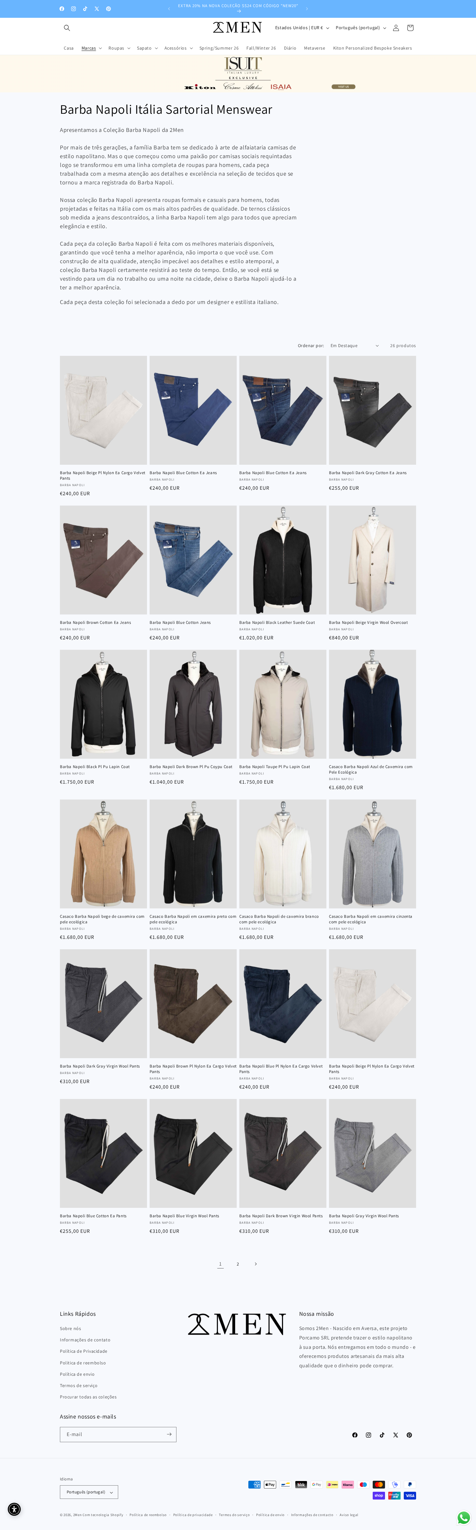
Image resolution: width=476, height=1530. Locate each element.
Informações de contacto (312, 1515)
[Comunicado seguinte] (307, 9)
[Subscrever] (169, 1434)
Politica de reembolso (83, 1363)
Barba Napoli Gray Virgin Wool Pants (364, 1216)
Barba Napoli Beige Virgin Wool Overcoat (368, 622)
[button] (67, 28)
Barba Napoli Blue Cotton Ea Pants (93, 1216)
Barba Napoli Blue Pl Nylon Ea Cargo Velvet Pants (281, 1069)
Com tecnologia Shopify (103, 1515)
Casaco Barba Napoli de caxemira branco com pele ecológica (279, 919)
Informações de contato (85, 1340)
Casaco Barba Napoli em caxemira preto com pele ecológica (193, 919)
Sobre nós (70, 1329)
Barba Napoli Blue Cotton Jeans (180, 622)
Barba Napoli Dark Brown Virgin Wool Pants (281, 1216)
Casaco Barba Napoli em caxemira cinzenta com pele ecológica (371, 919)
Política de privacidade (193, 1515)
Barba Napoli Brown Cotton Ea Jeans (95, 622)
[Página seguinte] (255, 1264)
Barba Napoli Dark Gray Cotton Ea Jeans (368, 472)
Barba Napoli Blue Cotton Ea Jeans (183, 472)
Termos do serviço (234, 1515)
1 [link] (220, 1263)
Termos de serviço (78, 1386)
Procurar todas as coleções (88, 1397)
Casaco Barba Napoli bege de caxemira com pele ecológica (102, 919)
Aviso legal (349, 1515)
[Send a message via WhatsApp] (464, 1518)
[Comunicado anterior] (169, 9)
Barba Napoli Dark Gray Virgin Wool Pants (100, 1066)
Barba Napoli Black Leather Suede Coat (277, 622)
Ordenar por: (311, 345)
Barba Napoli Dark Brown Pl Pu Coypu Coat (191, 766)
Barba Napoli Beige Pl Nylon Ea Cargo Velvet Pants (102, 475)
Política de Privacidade (84, 1351)
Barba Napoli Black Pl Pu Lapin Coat (95, 766)
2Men (77, 1515)
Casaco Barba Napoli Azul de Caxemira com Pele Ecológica (371, 769)
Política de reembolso (148, 1515)
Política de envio (77, 1374)
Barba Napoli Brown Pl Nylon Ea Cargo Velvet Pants (193, 1069)
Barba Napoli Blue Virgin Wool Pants (184, 1216)
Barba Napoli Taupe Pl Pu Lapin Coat (274, 766)
